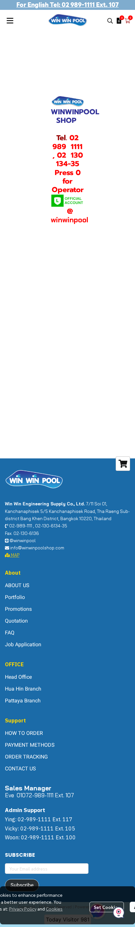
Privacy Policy (22, 909)
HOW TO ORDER (24, 733)
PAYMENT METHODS (30, 745)
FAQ (9, 632)
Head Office (18, 677)
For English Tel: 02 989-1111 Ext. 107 (67, 5)
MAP (14, 555)
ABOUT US (17, 585)
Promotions (18, 609)
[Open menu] (9, 20)
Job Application (23, 644)
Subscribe (21, 885)
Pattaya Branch (23, 700)
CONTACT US (20, 768)
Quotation (16, 621)
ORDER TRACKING (26, 757)
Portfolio (15, 597)
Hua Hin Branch (23, 689)
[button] (110, 20)
